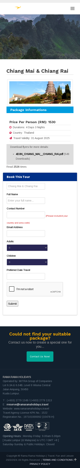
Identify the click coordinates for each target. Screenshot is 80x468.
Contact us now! (40, 356)
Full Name (12, 194)
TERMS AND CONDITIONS (57, 459)
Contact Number (16, 208)
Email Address (15, 227)
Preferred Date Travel (18, 270)
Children (11, 255)
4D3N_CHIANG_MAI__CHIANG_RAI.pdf (40, 154)
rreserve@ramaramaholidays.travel (27, 404)
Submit (12, 303)
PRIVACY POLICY (40, 464)
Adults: (10, 241)
